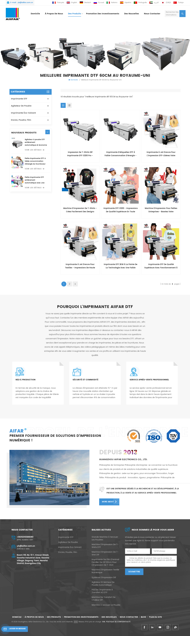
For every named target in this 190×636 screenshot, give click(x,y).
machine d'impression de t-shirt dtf (105, 553)
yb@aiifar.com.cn (25, 2)
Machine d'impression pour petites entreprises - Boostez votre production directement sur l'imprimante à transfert (161, 210)
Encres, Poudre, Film (21, 120)
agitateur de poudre (21, 105)
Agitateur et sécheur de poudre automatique (103, 583)
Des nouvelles (131, 13)
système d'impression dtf (104, 577)
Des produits (74, 13)
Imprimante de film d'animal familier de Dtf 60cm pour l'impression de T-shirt (105, 562)
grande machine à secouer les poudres (105, 538)
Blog (143, 617)
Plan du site (155, 617)
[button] (47, 132)
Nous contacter (152, 13)
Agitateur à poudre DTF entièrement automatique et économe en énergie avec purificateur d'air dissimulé (36, 142)
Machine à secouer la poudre (106, 605)
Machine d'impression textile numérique (105, 571)
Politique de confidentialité (118, 621)
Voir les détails (33, 150)
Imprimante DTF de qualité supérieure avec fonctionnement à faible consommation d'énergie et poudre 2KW (160, 266)
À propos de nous (54, 13)
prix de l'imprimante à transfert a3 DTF (102, 591)
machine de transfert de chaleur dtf (103, 598)
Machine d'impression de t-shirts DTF (105, 546)
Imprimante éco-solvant (23, 113)
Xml (103, 621)
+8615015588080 (25, 537)
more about (108, 501)
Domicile (35, 13)
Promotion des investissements (102, 13)
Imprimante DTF (19, 98)
